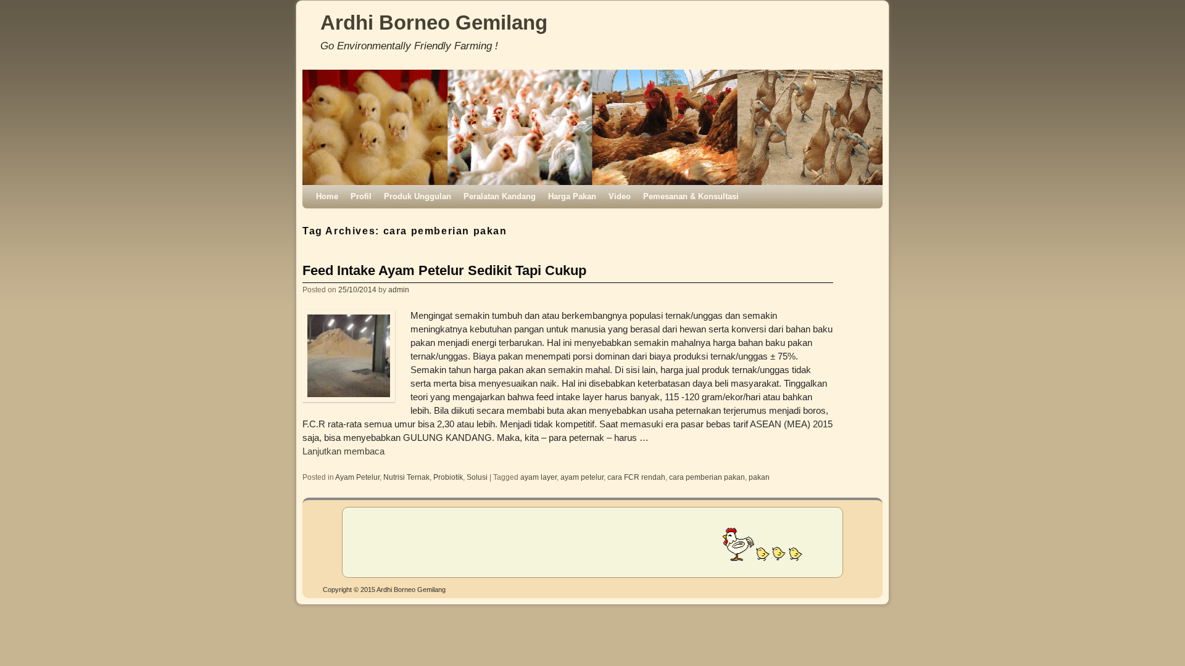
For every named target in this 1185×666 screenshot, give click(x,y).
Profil (361, 196)
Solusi (477, 477)
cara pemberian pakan (707, 477)
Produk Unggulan (417, 196)
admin (398, 290)
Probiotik (448, 477)
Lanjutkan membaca (343, 451)
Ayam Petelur (357, 477)
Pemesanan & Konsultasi (691, 196)
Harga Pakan (572, 196)
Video (620, 196)
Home (327, 196)
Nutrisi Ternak (406, 477)
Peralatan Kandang (500, 196)
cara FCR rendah (636, 477)
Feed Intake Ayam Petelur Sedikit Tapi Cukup (444, 270)
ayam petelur (582, 477)
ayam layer (538, 477)
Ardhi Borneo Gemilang (433, 22)
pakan (759, 477)
